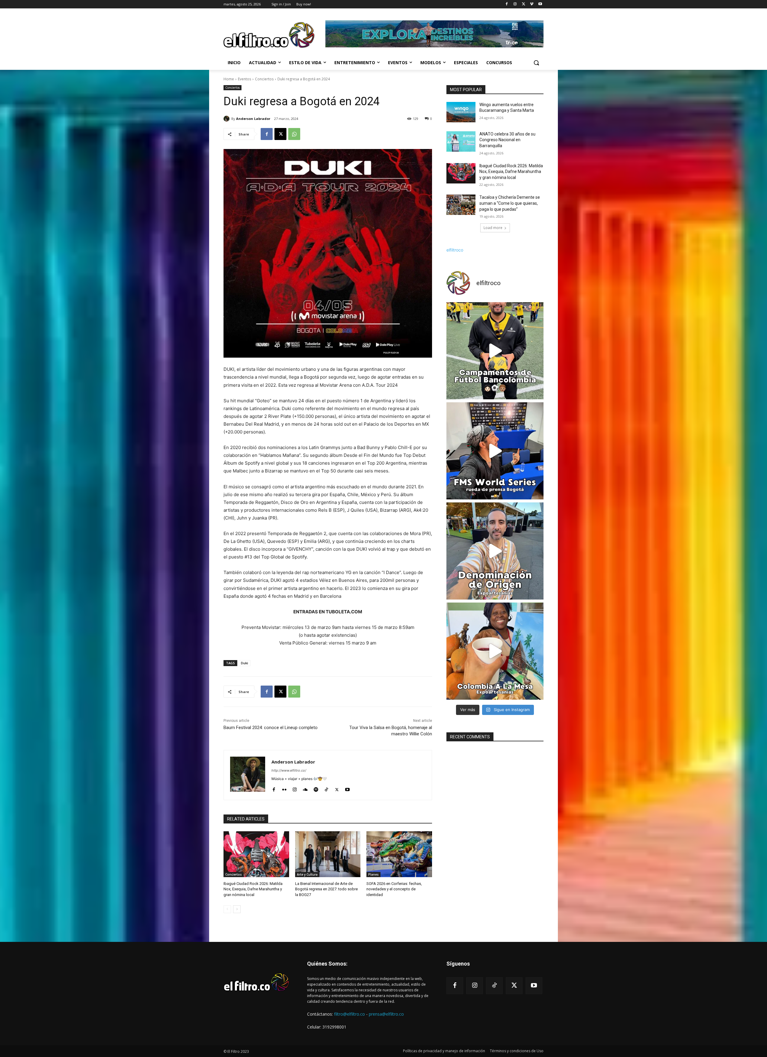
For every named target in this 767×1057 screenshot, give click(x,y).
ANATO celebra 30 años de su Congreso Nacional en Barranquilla (507, 140)
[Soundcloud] (305, 788)
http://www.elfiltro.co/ (288, 770)
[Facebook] (506, 4)
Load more (493, 227)
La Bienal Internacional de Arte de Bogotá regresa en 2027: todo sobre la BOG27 (326, 889)
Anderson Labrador (253, 118)
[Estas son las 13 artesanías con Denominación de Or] (494, 551)
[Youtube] (540, 4)
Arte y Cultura (307, 874)
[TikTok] (326, 788)
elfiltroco (454, 249)
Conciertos (264, 79)
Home (229, 79)
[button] (536, 62)
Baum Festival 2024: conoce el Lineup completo (271, 727)
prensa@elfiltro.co (386, 1014)
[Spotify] (316, 788)
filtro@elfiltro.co (349, 1014)
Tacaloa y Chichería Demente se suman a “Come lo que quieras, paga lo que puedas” (509, 203)
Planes (373, 874)
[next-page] (237, 909)
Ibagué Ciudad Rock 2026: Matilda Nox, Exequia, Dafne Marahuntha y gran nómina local (253, 889)
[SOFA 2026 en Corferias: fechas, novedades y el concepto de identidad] (399, 854)
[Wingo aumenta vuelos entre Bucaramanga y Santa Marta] (460, 112)
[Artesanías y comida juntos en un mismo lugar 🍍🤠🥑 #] (494, 651)
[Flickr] (284, 788)
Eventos (244, 79)
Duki (244, 663)
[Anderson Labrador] (227, 119)
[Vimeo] (531, 4)
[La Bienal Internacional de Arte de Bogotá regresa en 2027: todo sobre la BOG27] (328, 854)
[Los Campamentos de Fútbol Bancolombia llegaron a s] (494, 350)
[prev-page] (227, 909)
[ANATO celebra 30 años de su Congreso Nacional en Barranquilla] (460, 141)
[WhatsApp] (294, 134)
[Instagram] (515, 4)
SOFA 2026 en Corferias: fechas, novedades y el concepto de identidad (394, 889)
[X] (523, 4)
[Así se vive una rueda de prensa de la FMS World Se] (494, 450)
